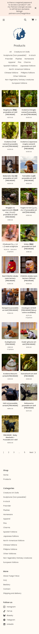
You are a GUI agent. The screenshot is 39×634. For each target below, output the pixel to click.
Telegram (11, 620)
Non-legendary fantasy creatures (19, 79)
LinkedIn (10, 624)
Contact (6, 589)
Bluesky (10, 615)
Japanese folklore (27, 65)
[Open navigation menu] (4, 20)
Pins (19, 62)
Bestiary (6, 584)
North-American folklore (19, 69)
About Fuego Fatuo (11, 576)
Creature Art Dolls (22, 52)
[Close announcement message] (35, 8)
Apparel (11, 62)
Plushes (18, 59)
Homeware (29, 59)
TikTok (9, 611)
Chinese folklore (11, 72)
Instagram (11, 607)
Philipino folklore (28, 72)
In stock (32, 55)
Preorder (9, 59)
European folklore (19, 83)
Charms (27, 62)
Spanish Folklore (10, 65)
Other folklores (19, 76)
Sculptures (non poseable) (14, 55)
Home (5, 475)
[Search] (25, 20)
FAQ (5, 580)
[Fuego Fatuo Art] (19, 33)
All (10, 52)
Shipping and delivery (12, 593)
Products (7, 479)
